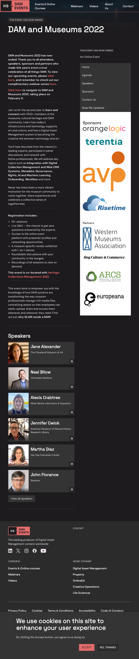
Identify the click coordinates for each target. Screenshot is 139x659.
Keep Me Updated (93, 108)
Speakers (87, 83)
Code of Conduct (112, 610)
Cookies (37, 610)
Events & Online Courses (45, 6)
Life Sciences (81, 593)
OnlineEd (79, 580)
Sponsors (88, 91)
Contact (128, 6)
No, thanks (108, 647)
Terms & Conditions (60, 610)
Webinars (77, 6)
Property (78, 574)
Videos (94, 6)
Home (85, 67)
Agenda (87, 75)
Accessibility (87, 610)
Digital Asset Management (90, 568)
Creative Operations (86, 586)
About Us (109, 6)
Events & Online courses (24, 568)
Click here (15, 90)
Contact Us (89, 99)
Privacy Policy (17, 610)
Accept (87, 647)
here (53, 84)
